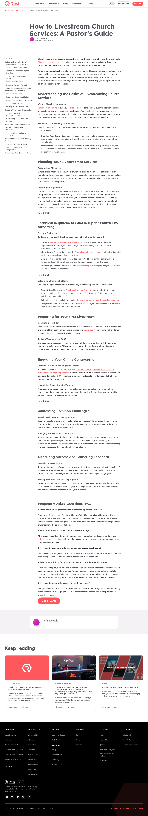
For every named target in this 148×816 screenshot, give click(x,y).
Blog (12, 10)
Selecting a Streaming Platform (18, 97)
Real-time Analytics (107, 750)
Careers (79, 745)
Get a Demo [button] (49, 600)
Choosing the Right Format (16, 85)
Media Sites (104, 740)
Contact (79, 735)
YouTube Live (86, 290)
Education (32, 745)
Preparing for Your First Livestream (18, 100)
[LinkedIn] (7, 797)
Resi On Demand (11, 745)
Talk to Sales (123, 4)
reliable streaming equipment (51, 539)
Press (78, 740)
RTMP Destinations (130, 740)
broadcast (74, 108)
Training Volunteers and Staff (17, 107)
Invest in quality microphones (88, 252)
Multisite (8, 740)
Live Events (32, 759)
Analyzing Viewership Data (16, 144)
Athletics (31, 750)
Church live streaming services (51, 62)
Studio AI (127, 735)
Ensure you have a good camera (64, 242)
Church (31, 740)
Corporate (32, 769)
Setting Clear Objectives (15, 82)
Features (104, 730)
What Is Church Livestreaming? (18, 68)
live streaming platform (87, 266)
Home (7, 10)
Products (39, 4)
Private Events (33, 774)
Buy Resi (138, 4)
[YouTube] (12, 797)
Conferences (33, 764)
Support (89, 4)
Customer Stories (63, 684)
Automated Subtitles (131, 745)
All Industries (33, 735)
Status (141, 808)
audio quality (90, 330)
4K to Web (104, 760)
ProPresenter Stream (13, 759)
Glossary (55, 759)
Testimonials (57, 755)
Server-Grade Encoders (14, 750)
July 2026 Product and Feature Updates (120, 687)
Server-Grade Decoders (14, 755)
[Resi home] (12, 3)
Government (33, 755)
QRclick (102, 745)
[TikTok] (29, 797)
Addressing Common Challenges (17, 124)
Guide (18, 10)
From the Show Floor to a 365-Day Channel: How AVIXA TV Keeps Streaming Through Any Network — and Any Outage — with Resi (73, 690)
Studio (102, 735)
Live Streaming (10, 735)
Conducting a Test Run (14, 104)
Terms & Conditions (117, 808)
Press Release (14, 684)
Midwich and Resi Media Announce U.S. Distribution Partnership (25, 688)
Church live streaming (47, 108)
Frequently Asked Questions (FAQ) (18, 153)
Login (21, 782)
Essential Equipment (14, 94)
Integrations (57, 764)
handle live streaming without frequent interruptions (96, 300)
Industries (52, 4)
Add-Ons (127, 730)
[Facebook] (18, 797)
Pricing (65, 4)
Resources (76, 4)
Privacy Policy (131, 808)
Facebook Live (72, 290)
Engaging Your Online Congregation (18, 110)
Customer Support (59, 735)
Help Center (56, 740)
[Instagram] (23, 797)
